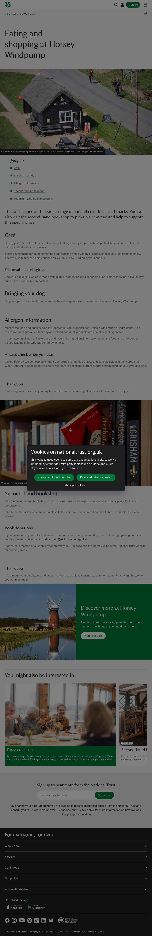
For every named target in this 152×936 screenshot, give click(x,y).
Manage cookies (75, 485)
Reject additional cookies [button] (96, 477)
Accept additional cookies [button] (54, 477)
